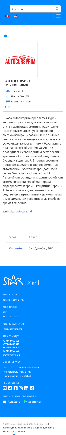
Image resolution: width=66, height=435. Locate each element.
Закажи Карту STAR (13, 299)
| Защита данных (41, 427)
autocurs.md (24, 211)
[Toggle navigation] (58, 15)
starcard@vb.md (11, 354)
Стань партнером (12, 328)
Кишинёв (15, 248)
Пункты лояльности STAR (17, 371)
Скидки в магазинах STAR (17, 376)
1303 (5, 312)
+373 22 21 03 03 (11, 316)
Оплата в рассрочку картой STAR (21, 367)
